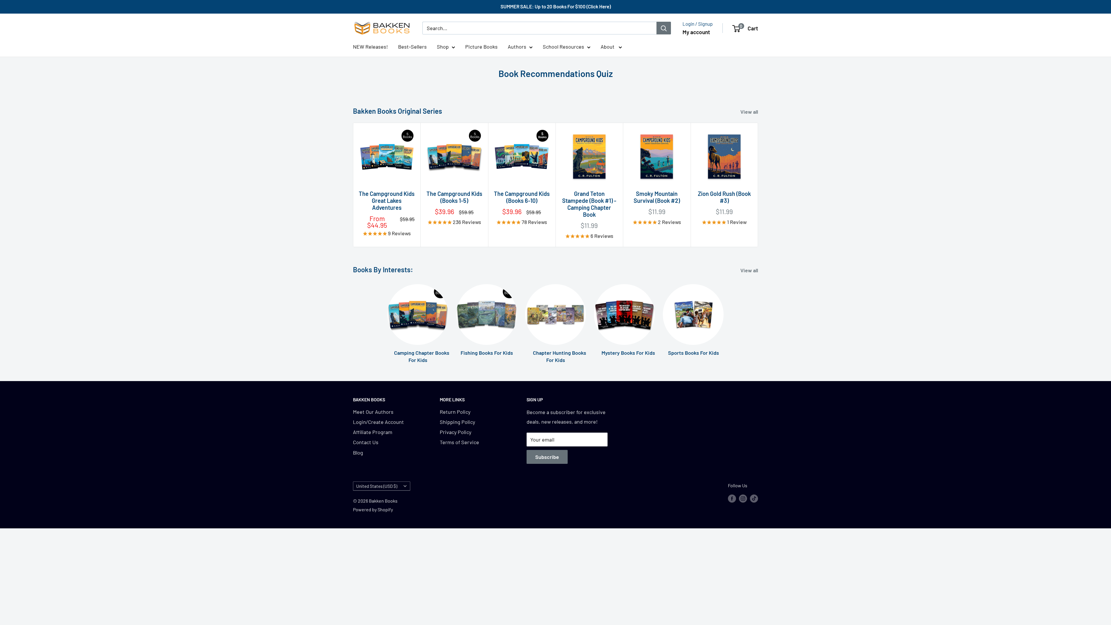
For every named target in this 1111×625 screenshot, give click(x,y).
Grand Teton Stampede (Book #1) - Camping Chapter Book (589, 204)
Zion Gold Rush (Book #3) (724, 197)
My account (696, 32)
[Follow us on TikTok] (754, 498)
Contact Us (365, 442)
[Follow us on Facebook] (732, 498)
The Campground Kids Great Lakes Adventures (387, 200)
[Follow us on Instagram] (743, 498)
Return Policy (455, 412)
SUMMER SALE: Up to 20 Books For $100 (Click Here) (556, 6)
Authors (517, 46)
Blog (358, 452)
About (608, 46)
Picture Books (481, 46)
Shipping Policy (457, 422)
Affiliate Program (372, 432)
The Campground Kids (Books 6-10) (522, 197)
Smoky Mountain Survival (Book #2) (657, 197)
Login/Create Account (378, 422)
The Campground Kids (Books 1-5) (454, 197)
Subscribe (547, 457)
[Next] (758, 185)
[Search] (663, 28)
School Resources (563, 46)
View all (749, 112)
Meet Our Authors (373, 412)
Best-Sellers (412, 46)
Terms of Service (459, 442)
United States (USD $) (376, 486)
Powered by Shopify (373, 509)
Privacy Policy (455, 432)
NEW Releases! (370, 46)
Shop (443, 46)
